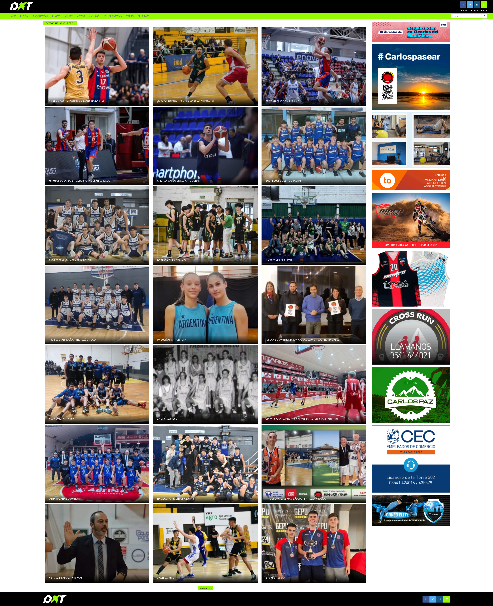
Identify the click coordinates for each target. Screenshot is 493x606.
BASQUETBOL (40, 16)
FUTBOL (24, 16)
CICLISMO (94, 16)
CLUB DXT (143, 16)
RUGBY (56, 16)
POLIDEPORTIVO (112, 16)
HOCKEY (68, 16)
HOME (13, 16)
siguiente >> (206, 588)
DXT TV (130, 16)
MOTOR (81, 16)
